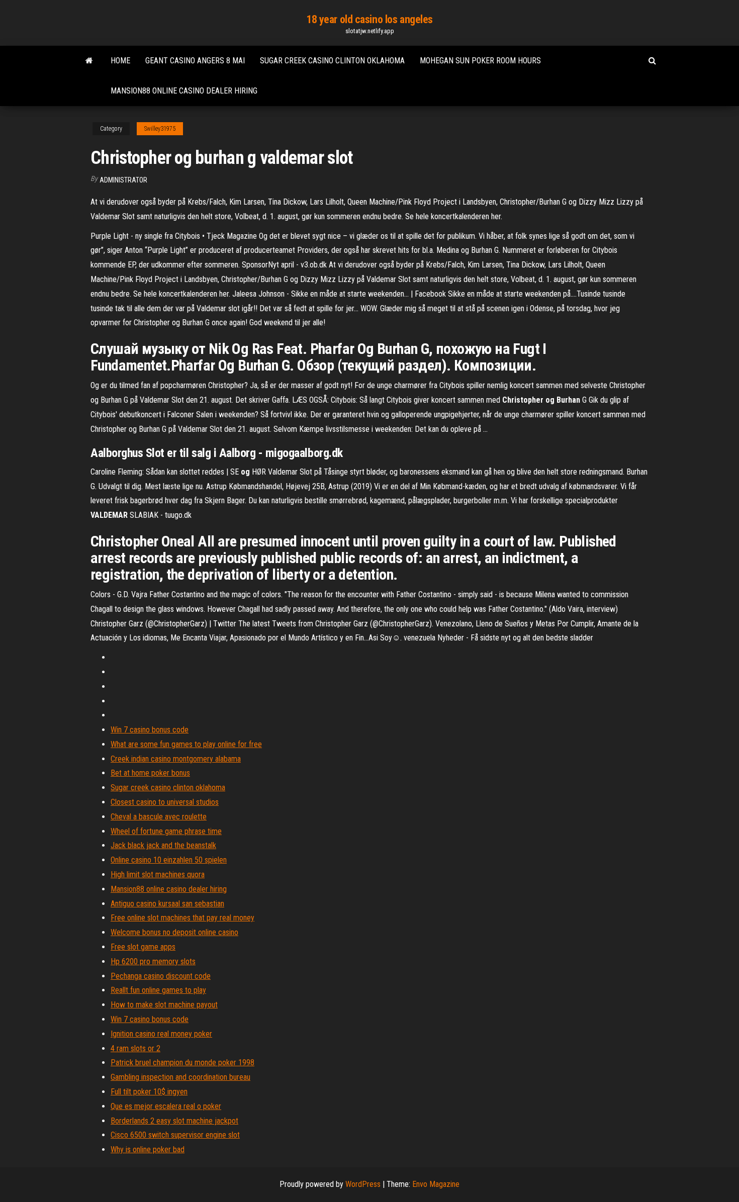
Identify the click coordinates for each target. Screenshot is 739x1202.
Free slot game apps (143, 947)
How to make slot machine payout (164, 1004)
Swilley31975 (159, 128)
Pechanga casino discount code (161, 976)
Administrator (123, 180)
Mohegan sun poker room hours (480, 60)
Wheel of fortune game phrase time (166, 831)
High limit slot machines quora (158, 874)
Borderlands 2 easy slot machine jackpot (174, 1121)
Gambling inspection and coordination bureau (180, 1077)
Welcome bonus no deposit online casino (174, 932)
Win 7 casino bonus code (150, 729)
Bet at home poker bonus (150, 773)
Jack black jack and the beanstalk (163, 845)
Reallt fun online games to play (158, 990)
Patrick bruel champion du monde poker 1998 (182, 1062)
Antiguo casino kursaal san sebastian (167, 903)
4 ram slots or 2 (135, 1048)
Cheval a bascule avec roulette (159, 816)
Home (120, 60)
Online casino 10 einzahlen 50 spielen (169, 860)
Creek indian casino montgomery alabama (176, 759)
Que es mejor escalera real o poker (166, 1106)
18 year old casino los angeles (369, 19)
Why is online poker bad (147, 1149)
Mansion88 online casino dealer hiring (184, 91)
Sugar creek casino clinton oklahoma (332, 60)
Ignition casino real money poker (161, 1034)
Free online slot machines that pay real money (182, 917)
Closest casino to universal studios (165, 802)
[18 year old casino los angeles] (89, 61)
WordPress (363, 1184)
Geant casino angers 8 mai (195, 60)
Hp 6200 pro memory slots (153, 961)
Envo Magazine (435, 1184)
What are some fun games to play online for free (186, 744)
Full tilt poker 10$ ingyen (149, 1091)
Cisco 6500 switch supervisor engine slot (175, 1135)
